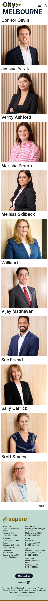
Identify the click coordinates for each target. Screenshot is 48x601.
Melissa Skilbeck (18, 214)
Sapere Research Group (26, 588)
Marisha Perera (16, 165)
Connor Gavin (15, 20)
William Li (11, 262)
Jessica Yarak (15, 68)
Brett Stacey (13, 456)
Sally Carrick (14, 408)
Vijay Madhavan (17, 311)
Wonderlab (27, 596)
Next (43, 506)
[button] (39, 5)
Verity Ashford (16, 117)
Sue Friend (12, 359)
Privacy (41, 588)
